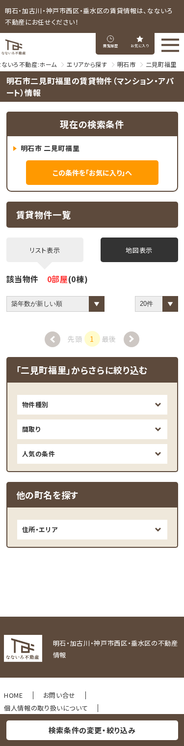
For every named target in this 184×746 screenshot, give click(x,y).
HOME (13, 695)
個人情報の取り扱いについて (46, 708)
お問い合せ (59, 695)
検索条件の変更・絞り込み (92, 730)
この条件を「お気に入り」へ (92, 173)
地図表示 (139, 250)
